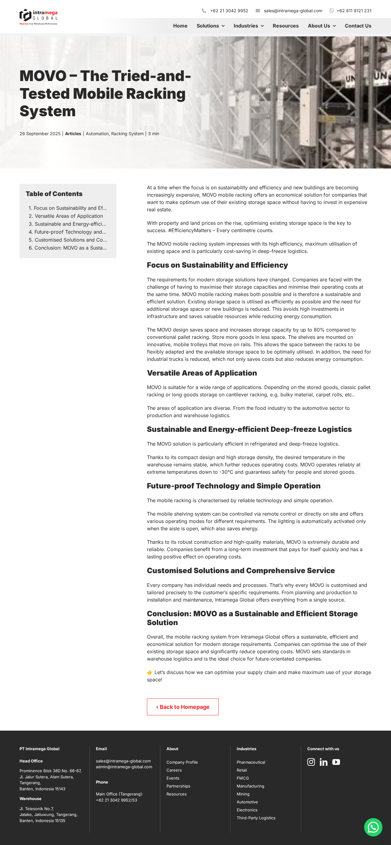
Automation (97, 133)
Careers (174, 770)
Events (172, 778)
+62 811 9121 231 (354, 10)
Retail (242, 770)
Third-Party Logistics (256, 817)
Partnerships (178, 786)
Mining (243, 793)
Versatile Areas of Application (69, 216)
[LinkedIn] (323, 762)
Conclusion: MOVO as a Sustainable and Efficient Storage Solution (72, 248)
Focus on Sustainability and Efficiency (72, 208)
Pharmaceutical (251, 762)
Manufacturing (250, 786)
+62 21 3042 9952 (229, 10)
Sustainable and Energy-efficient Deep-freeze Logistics (72, 224)
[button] (373, 827)
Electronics (247, 809)
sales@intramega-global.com (293, 10)
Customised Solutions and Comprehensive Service (72, 240)
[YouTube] (336, 762)
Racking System (127, 133)
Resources (176, 793)
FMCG (243, 778)
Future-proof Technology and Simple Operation (72, 232)
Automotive (247, 801)
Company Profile (182, 762)
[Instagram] (311, 762)
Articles (73, 133)
